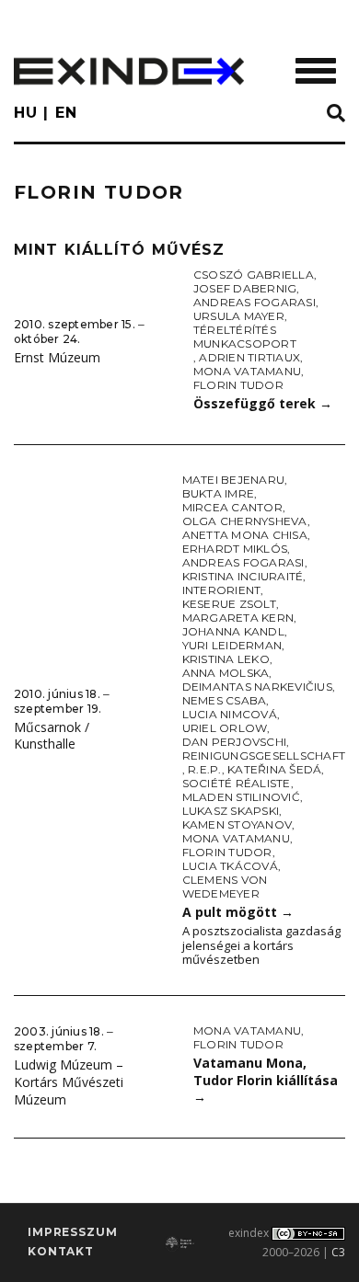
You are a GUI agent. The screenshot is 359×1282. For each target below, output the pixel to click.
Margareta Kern (238, 617)
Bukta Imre (218, 493)
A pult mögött (238, 912)
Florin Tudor (238, 385)
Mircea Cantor (232, 507)
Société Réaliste (236, 783)
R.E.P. (204, 769)
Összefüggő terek (262, 403)
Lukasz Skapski (230, 811)
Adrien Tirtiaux (249, 357)
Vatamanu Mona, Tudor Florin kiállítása (265, 1079)
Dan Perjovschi (234, 742)
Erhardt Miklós (234, 548)
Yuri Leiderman (232, 645)
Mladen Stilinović (241, 797)
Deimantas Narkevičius (257, 686)
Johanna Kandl (233, 631)
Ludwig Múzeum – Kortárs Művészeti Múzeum (68, 1081)
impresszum (72, 1232)
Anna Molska (226, 673)
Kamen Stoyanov (237, 824)
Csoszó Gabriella (253, 274)
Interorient (221, 590)
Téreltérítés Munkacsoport (244, 336)
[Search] (336, 114)
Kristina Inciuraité (243, 576)
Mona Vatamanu (247, 371)
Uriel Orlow (225, 728)
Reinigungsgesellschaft (263, 755)
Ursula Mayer (238, 316)
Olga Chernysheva (244, 521)
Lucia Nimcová (229, 714)
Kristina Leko (226, 659)
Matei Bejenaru (233, 479)
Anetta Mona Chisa (244, 535)
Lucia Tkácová (230, 866)
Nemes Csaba (224, 700)
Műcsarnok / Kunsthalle (51, 735)
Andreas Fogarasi (254, 302)
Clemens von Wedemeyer (225, 886)
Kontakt (61, 1251)
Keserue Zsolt (229, 604)
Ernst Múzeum (57, 357)
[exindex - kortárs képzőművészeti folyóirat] (129, 71)
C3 (338, 1252)
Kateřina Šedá (274, 769)
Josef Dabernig (244, 288)
